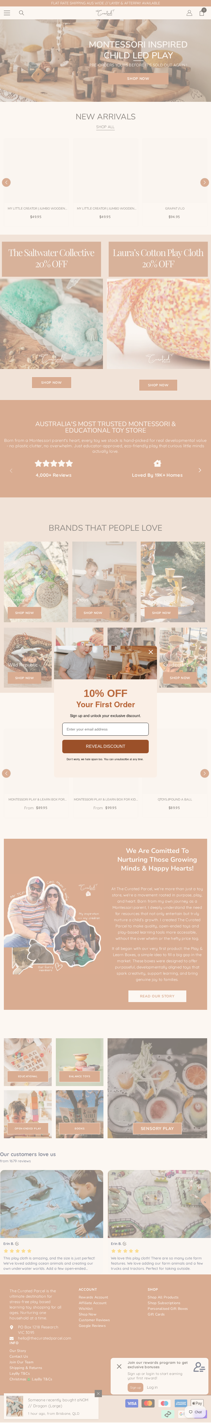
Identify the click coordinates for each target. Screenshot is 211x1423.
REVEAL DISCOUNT (105, 746)
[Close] (151, 652)
